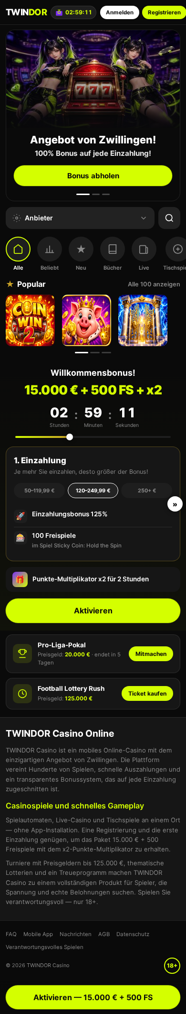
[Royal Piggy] (88, 320)
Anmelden (120, 12)
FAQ (11, 934)
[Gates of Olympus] (144, 320)
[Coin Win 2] (31, 320)
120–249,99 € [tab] (93, 490)
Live (144, 267)
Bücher (112, 267)
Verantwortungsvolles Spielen (44, 947)
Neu (81, 267)
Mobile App (38, 934)
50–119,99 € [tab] (39, 490)
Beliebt (50, 267)
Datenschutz (132, 934)
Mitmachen (150, 653)
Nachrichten (76, 934)
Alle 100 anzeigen (154, 284)
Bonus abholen (93, 175)
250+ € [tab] (147, 490)
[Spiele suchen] (169, 218)
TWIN (26, 12)
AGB (104, 934)
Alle (18, 267)
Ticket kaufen (147, 693)
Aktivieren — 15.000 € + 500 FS (93, 997)
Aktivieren (93, 610)
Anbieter (39, 218)
